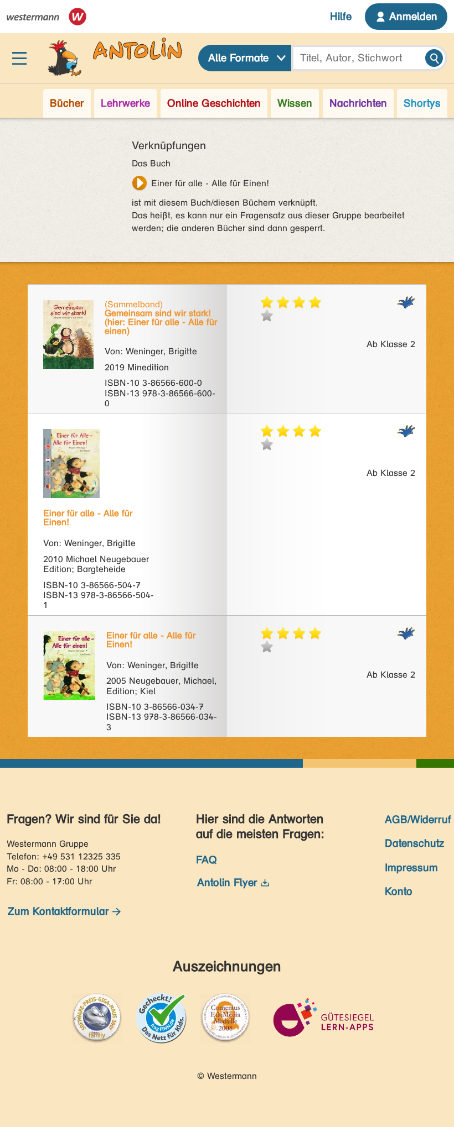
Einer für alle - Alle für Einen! (210, 183)
